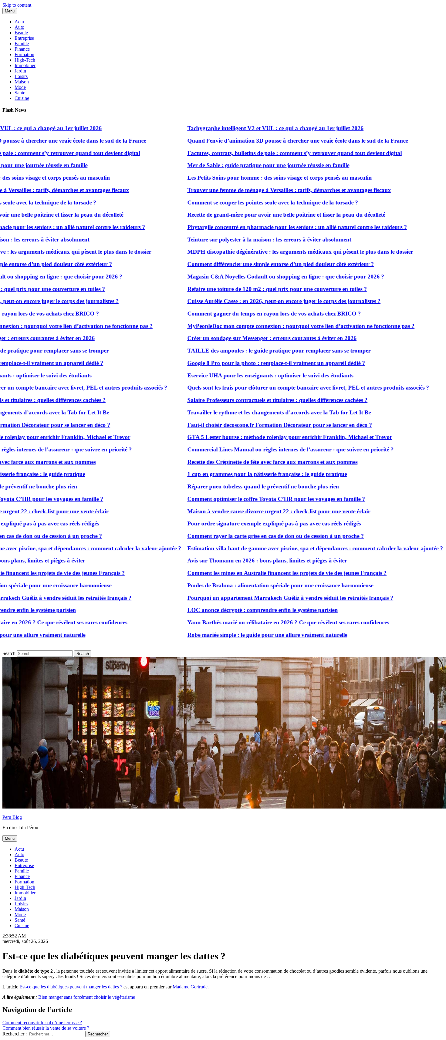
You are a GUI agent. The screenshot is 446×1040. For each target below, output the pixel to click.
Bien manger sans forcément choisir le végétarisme (86, 997)
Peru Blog (12, 817)
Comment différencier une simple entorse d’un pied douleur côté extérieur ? (259, 264)
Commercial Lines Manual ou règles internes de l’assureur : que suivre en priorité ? (269, 449)
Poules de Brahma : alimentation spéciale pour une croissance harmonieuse (259, 585)
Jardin (20, 70)
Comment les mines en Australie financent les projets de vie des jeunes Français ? (266, 573)
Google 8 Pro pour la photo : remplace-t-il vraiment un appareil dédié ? (255, 363)
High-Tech (25, 59)
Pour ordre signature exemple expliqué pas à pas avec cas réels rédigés (253, 523)
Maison (22, 81)
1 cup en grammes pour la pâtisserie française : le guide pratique (246, 474)
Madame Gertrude (190, 986)
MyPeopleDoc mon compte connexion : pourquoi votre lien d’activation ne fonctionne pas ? (280, 326)
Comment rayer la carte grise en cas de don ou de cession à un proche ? (254, 536)
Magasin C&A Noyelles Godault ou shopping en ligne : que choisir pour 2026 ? (264, 276)
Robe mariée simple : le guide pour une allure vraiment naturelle (246, 635)
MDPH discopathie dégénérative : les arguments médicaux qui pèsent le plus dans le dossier (279, 251)
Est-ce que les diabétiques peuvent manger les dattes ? (70, 986)
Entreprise (24, 38)
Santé (20, 92)
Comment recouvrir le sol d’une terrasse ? (42, 1022)
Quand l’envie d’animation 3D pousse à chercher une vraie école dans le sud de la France (276, 140)
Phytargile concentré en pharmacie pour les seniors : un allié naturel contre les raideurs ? (276, 227)
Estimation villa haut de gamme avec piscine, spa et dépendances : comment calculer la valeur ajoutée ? (294, 548)
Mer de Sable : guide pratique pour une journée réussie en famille (247, 165)
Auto (19, 27)
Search (8, 653)
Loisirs (21, 76)
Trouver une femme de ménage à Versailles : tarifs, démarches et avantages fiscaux (268, 190)
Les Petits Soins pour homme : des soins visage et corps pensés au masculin (258, 177)
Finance (22, 49)
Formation (24, 54)
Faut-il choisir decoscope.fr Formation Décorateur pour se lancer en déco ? (258, 425)
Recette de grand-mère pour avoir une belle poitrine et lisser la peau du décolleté (265, 214)
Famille (22, 43)
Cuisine (22, 98)
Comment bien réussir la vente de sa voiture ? (45, 1028)
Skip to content (16, 5)
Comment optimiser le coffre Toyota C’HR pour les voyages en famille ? (255, 499)
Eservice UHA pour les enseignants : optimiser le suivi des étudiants (249, 375)
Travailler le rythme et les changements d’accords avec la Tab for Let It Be (258, 412)
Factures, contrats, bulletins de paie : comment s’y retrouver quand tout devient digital (273, 153)
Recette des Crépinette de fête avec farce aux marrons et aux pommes (251, 462)
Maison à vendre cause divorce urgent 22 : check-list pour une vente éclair (257, 511)
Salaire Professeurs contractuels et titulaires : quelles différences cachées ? (256, 400)
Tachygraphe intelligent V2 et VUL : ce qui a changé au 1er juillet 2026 (254, 128)
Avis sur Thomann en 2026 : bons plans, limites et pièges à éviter (246, 560)
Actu (19, 21)
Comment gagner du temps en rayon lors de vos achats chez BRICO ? (253, 313)
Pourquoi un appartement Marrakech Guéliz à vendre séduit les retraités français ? (269, 598)
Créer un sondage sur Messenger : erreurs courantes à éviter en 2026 (251, 338)
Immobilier (25, 65)
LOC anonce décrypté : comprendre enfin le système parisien (241, 610)
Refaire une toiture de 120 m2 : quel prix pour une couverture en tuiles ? (256, 289)
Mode (20, 87)
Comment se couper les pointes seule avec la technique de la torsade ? (251, 202)
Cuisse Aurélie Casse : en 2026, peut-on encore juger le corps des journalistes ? (263, 301)
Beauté (21, 32)
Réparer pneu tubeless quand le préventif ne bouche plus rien (242, 486)
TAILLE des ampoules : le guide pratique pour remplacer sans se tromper (258, 350)
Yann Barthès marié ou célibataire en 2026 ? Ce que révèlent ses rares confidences (267, 622)
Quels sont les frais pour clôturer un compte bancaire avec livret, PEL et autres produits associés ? (287, 387)
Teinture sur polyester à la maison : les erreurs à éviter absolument (248, 239)
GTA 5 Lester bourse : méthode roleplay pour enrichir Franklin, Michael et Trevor (268, 437)
